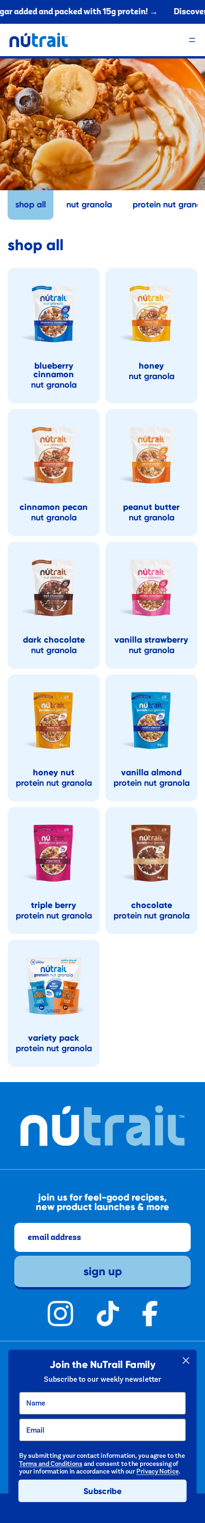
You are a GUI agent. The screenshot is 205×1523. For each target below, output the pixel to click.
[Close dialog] (186, 1360)
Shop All (30, 204)
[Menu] (192, 40)
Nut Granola (89, 204)
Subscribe (102, 1491)
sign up (102, 1271)
